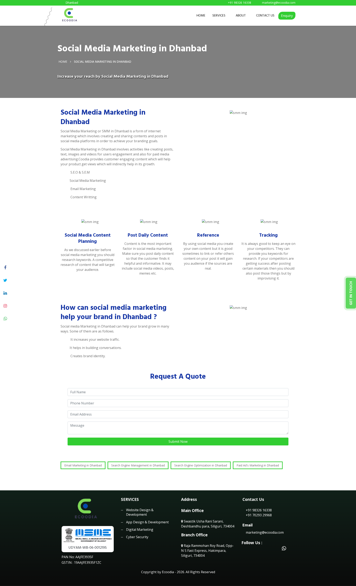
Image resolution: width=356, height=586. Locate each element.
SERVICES (218, 15)
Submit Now (178, 441)
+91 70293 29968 (258, 515)
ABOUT (241, 15)
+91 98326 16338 (258, 510)
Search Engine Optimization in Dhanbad (200, 465)
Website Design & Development (139, 512)
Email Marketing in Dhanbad (83, 465)
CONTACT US (265, 15)
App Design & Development (147, 522)
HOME (201, 15)
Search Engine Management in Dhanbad (138, 465)
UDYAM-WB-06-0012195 (87, 548)
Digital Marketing (139, 529)
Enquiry (287, 15)
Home (63, 61)
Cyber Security (137, 537)
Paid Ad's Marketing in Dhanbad (258, 465)
